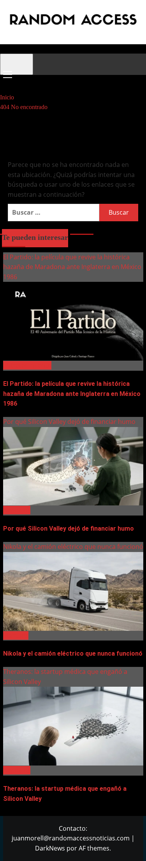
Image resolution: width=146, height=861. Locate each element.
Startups (15, 635)
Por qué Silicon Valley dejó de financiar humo (69, 421)
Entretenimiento (27, 365)
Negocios (16, 510)
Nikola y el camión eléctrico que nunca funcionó (73, 546)
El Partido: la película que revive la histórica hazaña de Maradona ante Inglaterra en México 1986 (72, 267)
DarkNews (50, 848)
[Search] (5, 82)
